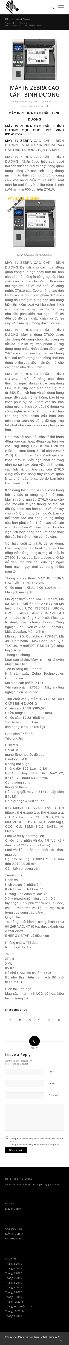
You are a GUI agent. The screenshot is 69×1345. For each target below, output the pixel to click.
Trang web (53, 1095)
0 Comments (46, 101)
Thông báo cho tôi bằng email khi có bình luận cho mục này (37, 1140)
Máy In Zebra (13, 1208)
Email (52, 1083)
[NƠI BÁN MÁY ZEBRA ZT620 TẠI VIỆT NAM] (34, 59)
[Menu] (59, 7)
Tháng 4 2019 (13, 1282)
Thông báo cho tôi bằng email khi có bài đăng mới (34, 1144)
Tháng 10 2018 (14, 1311)
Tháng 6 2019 (13, 1273)
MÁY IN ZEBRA (20, 113)
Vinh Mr (45, 106)
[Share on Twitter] (20, 1020)
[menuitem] (50, 7)
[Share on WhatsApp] (29, 1020)
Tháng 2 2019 (13, 1292)
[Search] (50, 7)
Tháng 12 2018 (14, 1301)
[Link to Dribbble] (61, 1340)
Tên (51, 1071)
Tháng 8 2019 (13, 1263)
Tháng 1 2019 (13, 1297)
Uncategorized (28, 106)
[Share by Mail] (59, 1020)
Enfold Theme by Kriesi (52, 1336)
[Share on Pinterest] (39, 1020)
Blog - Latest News (17, 19)
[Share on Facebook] (10, 1020)
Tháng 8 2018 (13, 1316)
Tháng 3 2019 (13, 1287)
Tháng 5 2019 (13, 1278)
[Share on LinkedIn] (49, 1020)
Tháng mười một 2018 (18, 1306)
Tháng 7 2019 (13, 1268)
